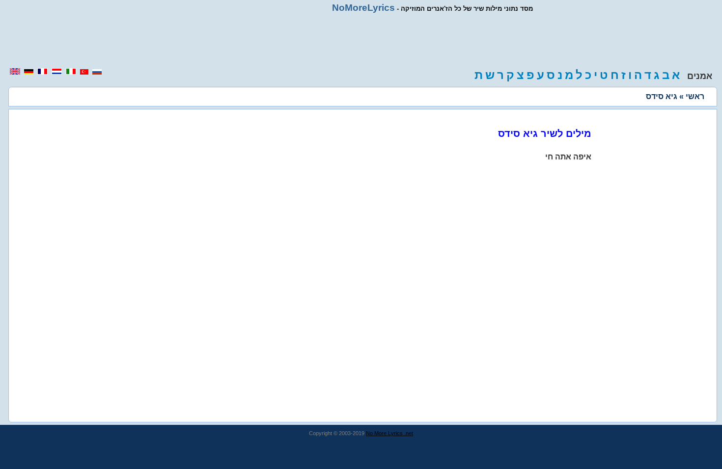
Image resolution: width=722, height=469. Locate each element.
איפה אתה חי (568, 157)
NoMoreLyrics (363, 7)
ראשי (695, 96)
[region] (361, 40)
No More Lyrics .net (389, 433)
